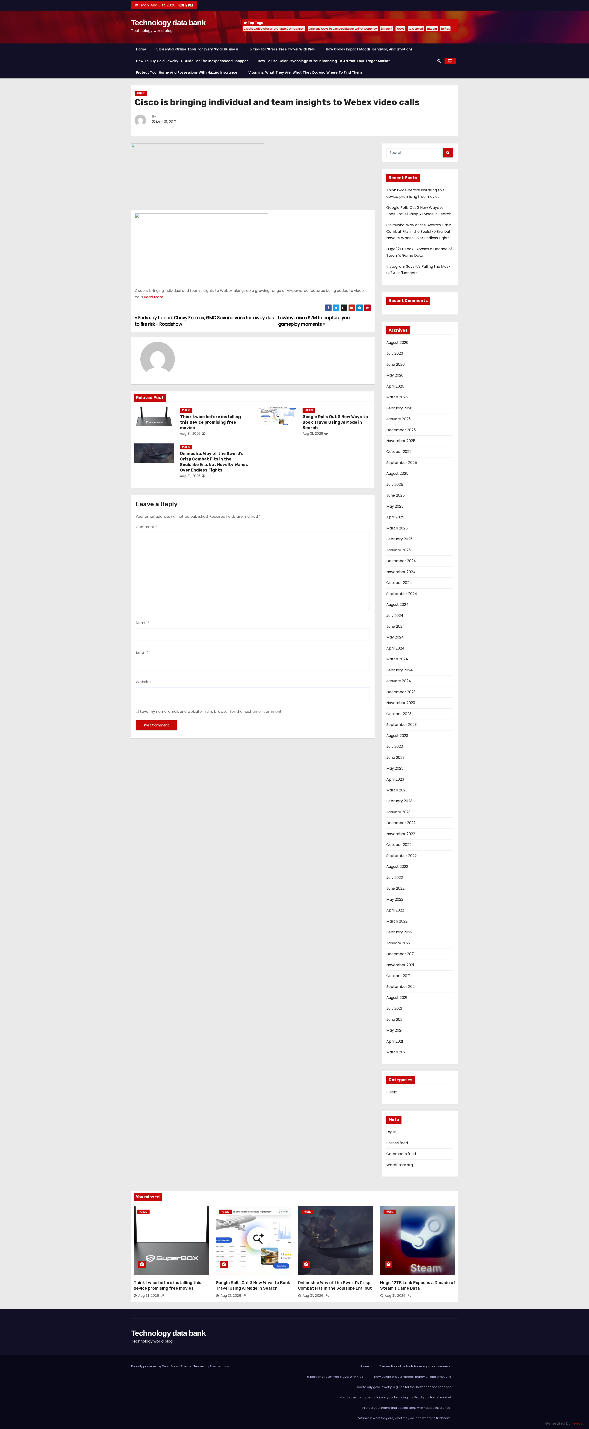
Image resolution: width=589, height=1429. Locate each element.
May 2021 (394, 1030)
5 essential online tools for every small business (198, 49)
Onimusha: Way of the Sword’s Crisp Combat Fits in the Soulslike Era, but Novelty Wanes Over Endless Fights (214, 462)
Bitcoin (432, 29)
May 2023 (394, 768)
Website (143, 681)
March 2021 (396, 1052)
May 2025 (395, 506)
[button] (439, 60)
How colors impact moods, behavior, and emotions (369, 49)
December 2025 (401, 430)
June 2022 (395, 888)
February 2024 (399, 670)
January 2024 (398, 681)
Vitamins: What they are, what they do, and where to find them (305, 72)
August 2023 (397, 735)
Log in (391, 1132)
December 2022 (401, 822)
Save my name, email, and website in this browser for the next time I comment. (211, 711)
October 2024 (399, 582)
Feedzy (578, 1423)
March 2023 (396, 790)
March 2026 (397, 397)
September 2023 (401, 724)
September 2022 (401, 855)
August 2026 (397, 342)
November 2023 (400, 702)
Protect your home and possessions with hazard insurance (187, 72)
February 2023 (399, 801)
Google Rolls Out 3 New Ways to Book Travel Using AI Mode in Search (335, 422)
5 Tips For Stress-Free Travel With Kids (283, 49)
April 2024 (395, 648)
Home (141, 49)
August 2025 (397, 473)
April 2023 (395, 779)
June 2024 (395, 626)
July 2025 (394, 484)
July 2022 (394, 877)
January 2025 (398, 550)
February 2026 (399, 408)
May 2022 (394, 899)
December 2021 (400, 954)
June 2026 (395, 364)
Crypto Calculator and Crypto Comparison (274, 29)
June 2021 (395, 1019)
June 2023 (395, 757)
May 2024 (395, 637)
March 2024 (397, 659)
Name (142, 622)
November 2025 (400, 440)
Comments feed (401, 1153)
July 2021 (394, 1008)
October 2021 (398, 975)
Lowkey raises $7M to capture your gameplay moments (314, 321)
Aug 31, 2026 (190, 433)
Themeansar (219, 1366)
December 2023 (401, 692)
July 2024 (394, 615)
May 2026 (395, 375)
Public (141, 93)
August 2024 (397, 604)
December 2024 (401, 561)
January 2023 (398, 812)
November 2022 (400, 834)
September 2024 (401, 593)
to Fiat (445, 29)
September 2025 (401, 462)
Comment (146, 526)
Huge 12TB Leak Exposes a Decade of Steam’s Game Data (417, 1285)
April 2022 (395, 910)
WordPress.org (399, 1164)
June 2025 (395, 495)
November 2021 (400, 965)
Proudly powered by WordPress (155, 1366)
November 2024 (401, 572)
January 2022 (398, 943)
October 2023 (398, 713)
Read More (153, 297)
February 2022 (399, 932)
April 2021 (394, 1041)
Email (142, 652)
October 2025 (399, 451)
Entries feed (397, 1143)
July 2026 (394, 353)
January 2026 (398, 419)
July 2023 (394, 746)
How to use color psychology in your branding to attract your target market (324, 61)
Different (386, 29)
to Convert (416, 29)
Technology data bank (168, 22)
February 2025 (399, 539)
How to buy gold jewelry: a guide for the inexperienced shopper (192, 61)
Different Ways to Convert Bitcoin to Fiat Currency (343, 29)
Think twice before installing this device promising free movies (210, 422)
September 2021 (401, 986)
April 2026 (395, 386)
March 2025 (397, 528)
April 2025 (395, 517)
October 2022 (398, 844)
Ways (400, 29)
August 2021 (396, 997)
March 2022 (396, 921)
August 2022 (397, 866)
